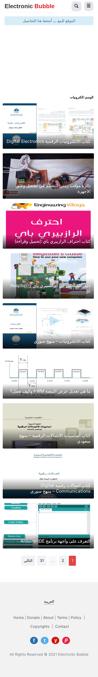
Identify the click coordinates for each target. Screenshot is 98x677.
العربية (49, 601)
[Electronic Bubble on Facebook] (34, 640)
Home (18, 617)
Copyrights (40, 626)
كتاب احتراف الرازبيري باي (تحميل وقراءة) (52, 241)
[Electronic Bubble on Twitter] (45, 640)
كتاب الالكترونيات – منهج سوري (62, 341)
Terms (62, 617)
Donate (33, 617)
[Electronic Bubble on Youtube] (55, 640)
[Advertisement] (49, 62)
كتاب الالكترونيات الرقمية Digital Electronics (48, 141)
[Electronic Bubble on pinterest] (66, 640)
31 (42, 560)
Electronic (29, 6)
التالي (28, 560)
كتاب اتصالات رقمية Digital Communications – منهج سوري (60, 488)
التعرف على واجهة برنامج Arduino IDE (55, 541)
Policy (77, 617)
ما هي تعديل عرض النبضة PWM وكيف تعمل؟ (50, 391)
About (48, 617)
